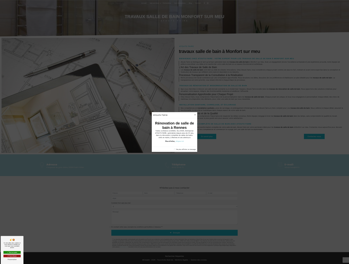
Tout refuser (13, 256)
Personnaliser (12, 259)
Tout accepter (12, 252)
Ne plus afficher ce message (186, 149)
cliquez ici (180, 141)
